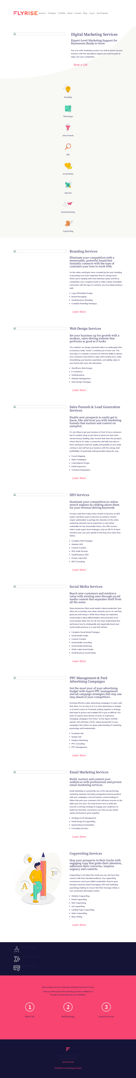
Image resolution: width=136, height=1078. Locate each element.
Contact (78, 13)
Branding (68, 97)
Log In (92, 13)
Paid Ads (68, 193)
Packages (52, 13)
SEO (68, 154)
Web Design (68, 116)
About (70, 13)
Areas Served (68, 1062)
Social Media (68, 174)
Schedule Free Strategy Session (68, 1068)
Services (42, 13)
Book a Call (80, 64)
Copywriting (68, 231)
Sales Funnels (68, 135)
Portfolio (61, 13)
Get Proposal (102, 13)
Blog (85, 13)
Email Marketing (68, 212)
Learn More (79, 311)
